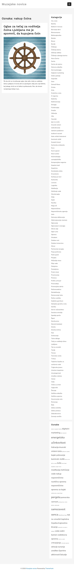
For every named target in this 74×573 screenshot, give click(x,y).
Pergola (53, 258)
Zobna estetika (56, 408)
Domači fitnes (55, 84)
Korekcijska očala (56, 171)
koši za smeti (54, 463)
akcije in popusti (54, 429)
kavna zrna (67, 459)
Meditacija (54, 188)
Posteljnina (55, 269)
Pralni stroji (55, 272)
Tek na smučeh (56, 347)
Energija (53, 105)
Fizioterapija (55, 108)
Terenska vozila (56, 356)
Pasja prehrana (56, 252)
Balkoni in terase (56, 27)
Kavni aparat (55, 151)
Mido (52, 197)
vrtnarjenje (56, 542)
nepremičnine (57, 485)
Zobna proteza (56, 411)
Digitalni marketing (57, 73)
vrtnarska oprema (65, 543)
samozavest (58, 509)
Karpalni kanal (56, 142)
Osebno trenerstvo (57, 243)
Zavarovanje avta (56, 399)
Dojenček (54, 79)
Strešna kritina (56, 330)
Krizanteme (55, 174)
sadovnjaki (57, 505)
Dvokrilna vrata (56, 93)
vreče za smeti (61, 539)
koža (59, 463)
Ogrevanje (54, 223)
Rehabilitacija (55, 292)
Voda (53, 382)
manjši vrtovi (58, 466)
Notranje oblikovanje (58, 217)
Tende (53, 350)
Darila (53, 61)
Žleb (52, 405)
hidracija (55, 447)
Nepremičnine (55, 209)
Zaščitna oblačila (56, 393)
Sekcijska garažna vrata (59, 304)
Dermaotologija (56, 70)
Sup (52, 333)
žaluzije (63, 554)
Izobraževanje (55, 128)
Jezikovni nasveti (56, 134)
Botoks (53, 38)
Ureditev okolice (56, 376)
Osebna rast (55, 240)
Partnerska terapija (57, 249)
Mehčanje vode (56, 191)
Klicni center (55, 154)
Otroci (53, 246)
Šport (53, 318)
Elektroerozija (55, 102)
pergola (55, 497)
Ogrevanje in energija (58, 226)
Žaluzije (53, 390)
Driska (53, 87)
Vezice (53, 379)
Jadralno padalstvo (57, 131)
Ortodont (54, 237)
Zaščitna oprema (56, 396)
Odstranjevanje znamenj (59, 220)
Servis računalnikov (57, 310)
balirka (60, 429)
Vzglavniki (54, 388)
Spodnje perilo (56, 315)
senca (54, 514)
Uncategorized (56, 373)
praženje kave (61, 502)
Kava (52, 148)
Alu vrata (54, 21)
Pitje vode (54, 263)
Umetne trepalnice (57, 370)
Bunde (53, 44)
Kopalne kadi (55, 165)
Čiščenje (54, 47)
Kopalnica (54, 168)
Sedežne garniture (57, 301)
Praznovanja (55, 275)
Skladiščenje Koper (62, 515)
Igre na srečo (55, 122)
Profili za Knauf (56, 281)
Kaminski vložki (56, 139)
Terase (53, 353)
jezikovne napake (66, 451)
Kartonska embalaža (58, 145)
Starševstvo (55, 321)
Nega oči (54, 206)
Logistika (54, 185)
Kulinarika (54, 180)
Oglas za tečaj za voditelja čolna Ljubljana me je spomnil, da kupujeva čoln (22, 30)
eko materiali (63, 433)
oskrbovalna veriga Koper (56, 493)
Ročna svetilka (56, 298)
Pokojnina (54, 266)
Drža (52, 90)
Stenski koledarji (56, 324)
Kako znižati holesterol (58, 136)
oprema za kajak (58, 489)
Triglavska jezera (56, 367)
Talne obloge (55, 339)
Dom (52, 82)
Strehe (53, 327)
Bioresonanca (55, 32)
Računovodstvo (56, 289)
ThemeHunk (49, 568)
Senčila (53, 307)
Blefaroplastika (56, 35)
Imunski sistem (56, 125)
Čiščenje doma (56, 50)
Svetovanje (54, 336)
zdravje (54, 546)
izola (59, 451)
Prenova (54, 278)
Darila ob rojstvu (56, 64)
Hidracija (54, 113)
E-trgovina (54, 96)
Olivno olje (54, 229)
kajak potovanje (58, 455)
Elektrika (54, 99)
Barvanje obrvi (56, 30)
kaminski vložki (58, 459)
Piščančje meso (56, 261)
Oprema (53, 235)
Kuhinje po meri (56, 177)
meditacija (55, 470)
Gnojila (53, 110)
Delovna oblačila (56, 67)
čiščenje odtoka (56, 53)
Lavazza (53, 183)
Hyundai (54, 119)
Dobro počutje (55, 76)
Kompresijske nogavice (58, 162)
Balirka (53, 24)
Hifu (52, 116)
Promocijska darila (57, 287)
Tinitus (53, 359)
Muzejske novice (14, 4)
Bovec (53, 41)
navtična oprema (58, 481)
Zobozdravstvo (56, 414)
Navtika (53, 203)
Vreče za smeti (56, 385)
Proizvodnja (55, 284)
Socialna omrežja (56, 313)
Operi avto (54, 232)
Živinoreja (54, 402)
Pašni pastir (55, 255)
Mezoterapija (55, 194)
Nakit (53, 200)
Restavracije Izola (57, 295)
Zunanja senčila (56, 416)
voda (57, 531)
